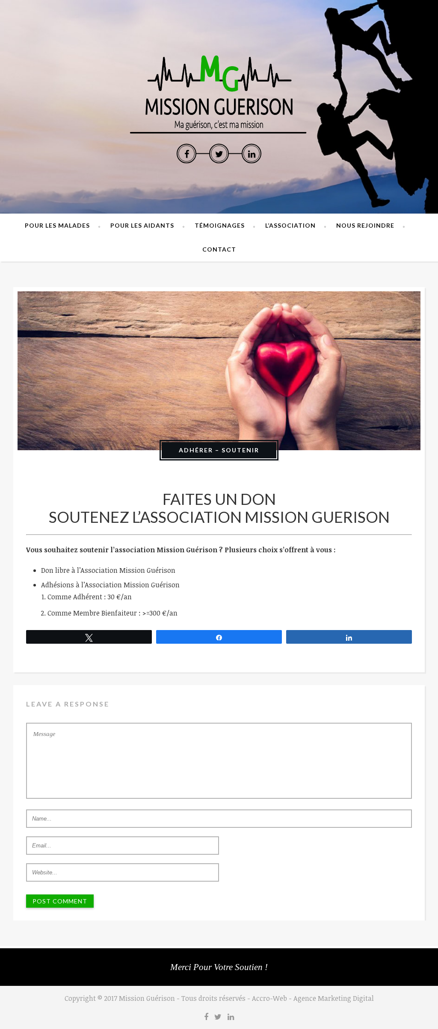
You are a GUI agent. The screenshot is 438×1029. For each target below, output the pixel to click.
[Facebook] (186, 154)
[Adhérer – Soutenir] (219, 370)
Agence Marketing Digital (333, 998)
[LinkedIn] (251, 154)
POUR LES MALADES (57, 225)
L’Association (290, 225)
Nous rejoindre (365, 225)
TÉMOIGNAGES (220, 225)
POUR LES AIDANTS (142, 225)
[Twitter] (219, 154)
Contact (219, 249)
